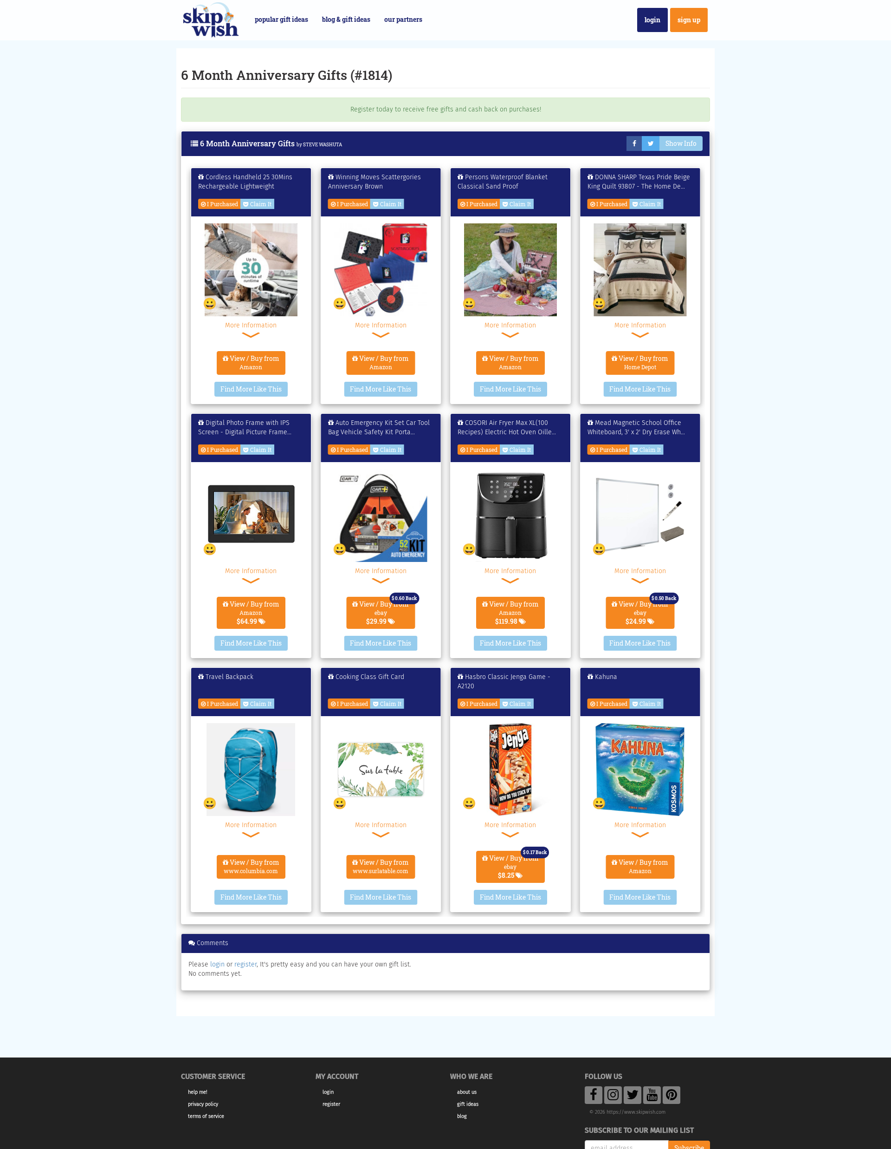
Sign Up (689, 19)
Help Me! (197, 1092)
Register (331, 1104)
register (245, 964)
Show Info (681, 143)
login (217, 964)
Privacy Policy (203, 1104)
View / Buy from (253, 362)
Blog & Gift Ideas (346, 19)
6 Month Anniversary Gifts (247, 143)
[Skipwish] (210, 19)
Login (652, 19)
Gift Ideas (467, 1104)
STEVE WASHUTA (322, 144)
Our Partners (403, 19)
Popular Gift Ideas (281, 19)
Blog (462, 1116)
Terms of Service (206, 1116)
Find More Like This (251, 389)
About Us (467, 1092)
